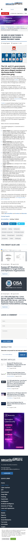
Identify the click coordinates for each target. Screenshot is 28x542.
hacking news (17, 229)
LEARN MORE (7, 473)
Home (2, 27)
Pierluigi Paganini (6, 43)
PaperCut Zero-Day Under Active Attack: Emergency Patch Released (16, 373)
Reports (3, 515)
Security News (5, 238)
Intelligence (4, 501)
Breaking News (10, 27)
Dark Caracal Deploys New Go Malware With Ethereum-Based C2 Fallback (16, 404)
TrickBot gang (18, 238)
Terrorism (4, 522)
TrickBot (3, 103)
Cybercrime (4, 229)
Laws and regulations (7, 508)
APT (8, 368)
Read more (5, 273)
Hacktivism (4, 499)
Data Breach (10, 398)
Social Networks (6, 520)
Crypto (3, 526)
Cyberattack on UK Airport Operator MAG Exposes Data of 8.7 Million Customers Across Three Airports (17, 394)
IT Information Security (19, 232)
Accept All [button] (13, 538)
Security (3, 517)
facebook (6, 223)
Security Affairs (19, 235)
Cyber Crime (19, 27)
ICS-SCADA (4, 524)
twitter (21, 223)
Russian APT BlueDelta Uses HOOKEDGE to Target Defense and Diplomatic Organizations (13, 269)
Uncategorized (10, 376)
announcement (17, 98)
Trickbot (16, 79)
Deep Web (4, 494)
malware (3, 235)
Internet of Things (6, 506)
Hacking (10, 229)
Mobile (3, 513)
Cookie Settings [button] (6, 538)
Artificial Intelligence (7, 503)
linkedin (13, 223)
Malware (3, 28)
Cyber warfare (5, 487)
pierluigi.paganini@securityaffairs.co (10, 469)
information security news (7, 232)
